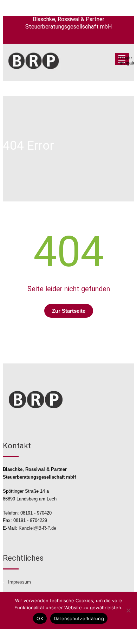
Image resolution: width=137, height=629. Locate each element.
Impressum (19, 582)
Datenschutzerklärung (79, 618)
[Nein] (128, 610)
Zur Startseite (68, 311)
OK (40, 618)
